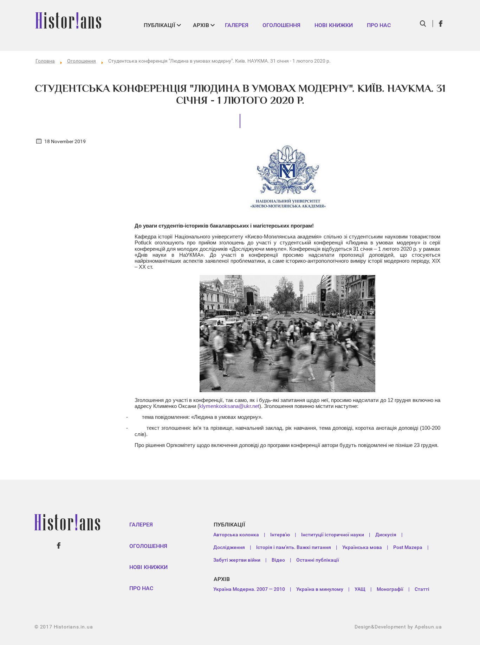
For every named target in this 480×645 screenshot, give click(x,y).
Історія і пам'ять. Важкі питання (293, 547)
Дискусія (385, 534)
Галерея (236, 25)
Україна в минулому (319, 589)
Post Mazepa (407, 547)
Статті (422, 589)
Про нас (379, 25)
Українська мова (362, 547)
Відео (278, 560)
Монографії (390, 589)
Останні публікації (317, 560)
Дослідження (229, 547)
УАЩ (360, 589)
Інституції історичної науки (332, 534)
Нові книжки (333, 25)
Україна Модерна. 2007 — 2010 (249, 589)
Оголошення (281, 25)
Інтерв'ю (280, 534)
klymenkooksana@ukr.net (229, 406)
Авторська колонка (236, 534)
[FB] (441, 23)
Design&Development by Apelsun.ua (398, 627)
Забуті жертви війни (236, 560)
